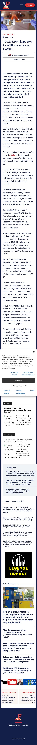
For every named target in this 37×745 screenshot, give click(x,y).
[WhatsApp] (11, 65)
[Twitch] (18, 742)
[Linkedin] (16, 65)
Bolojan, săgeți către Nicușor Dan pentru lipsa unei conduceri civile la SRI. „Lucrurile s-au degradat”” (18, 659)
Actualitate (9, 34)
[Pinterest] (7, 65)
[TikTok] (14, 742)
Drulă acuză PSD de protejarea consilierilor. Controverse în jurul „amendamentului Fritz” (17, 491)
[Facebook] (4, 742)
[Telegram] (30, 65)
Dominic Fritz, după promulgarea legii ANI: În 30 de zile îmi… (17, 410)
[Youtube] (33, 742)
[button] (34, 352)
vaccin (12, 155)
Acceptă (18, 380)
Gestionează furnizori (14, 373)
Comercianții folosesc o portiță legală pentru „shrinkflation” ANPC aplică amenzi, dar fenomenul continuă (20, 482)
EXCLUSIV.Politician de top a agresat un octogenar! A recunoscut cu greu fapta (16, 526)
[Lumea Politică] (18, 716)
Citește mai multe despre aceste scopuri (28, 373)
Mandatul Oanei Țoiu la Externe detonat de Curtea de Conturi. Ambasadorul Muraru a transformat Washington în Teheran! (17, 534)
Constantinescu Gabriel (21, 55)
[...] (17, 426)
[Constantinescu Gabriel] (10, 55)
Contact (32, 390)
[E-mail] (25, 65)
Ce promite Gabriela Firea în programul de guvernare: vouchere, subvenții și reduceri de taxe (28, 699)
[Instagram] (9, 742)
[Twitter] (23, 742)
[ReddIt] (21, 65)
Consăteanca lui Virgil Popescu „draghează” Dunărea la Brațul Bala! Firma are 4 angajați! (18, 519)
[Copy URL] (35, 65)
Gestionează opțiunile (18, 386)
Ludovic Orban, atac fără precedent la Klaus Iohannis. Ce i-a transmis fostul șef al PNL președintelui (8, 699)
